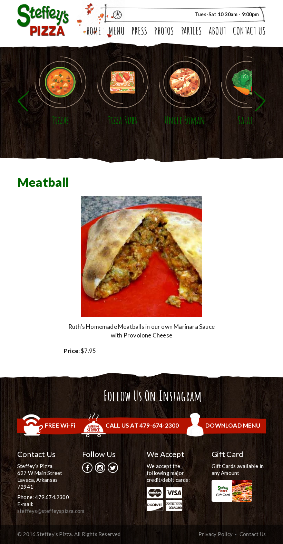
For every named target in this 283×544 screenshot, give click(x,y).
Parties (191, 32)
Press (139, 32)
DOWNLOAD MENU (232, 425)
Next (260, 101)
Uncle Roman (184, 120)
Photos (164, 32)
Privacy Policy (215, 534)
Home (93, 32)
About (217, 32)
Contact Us (249, 32)
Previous (23, 101)
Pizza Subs (122, 120)
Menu (116, 32)
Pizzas (60, 120)
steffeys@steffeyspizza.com (50, 511)
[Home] (43, 19)
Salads (246, 120)
